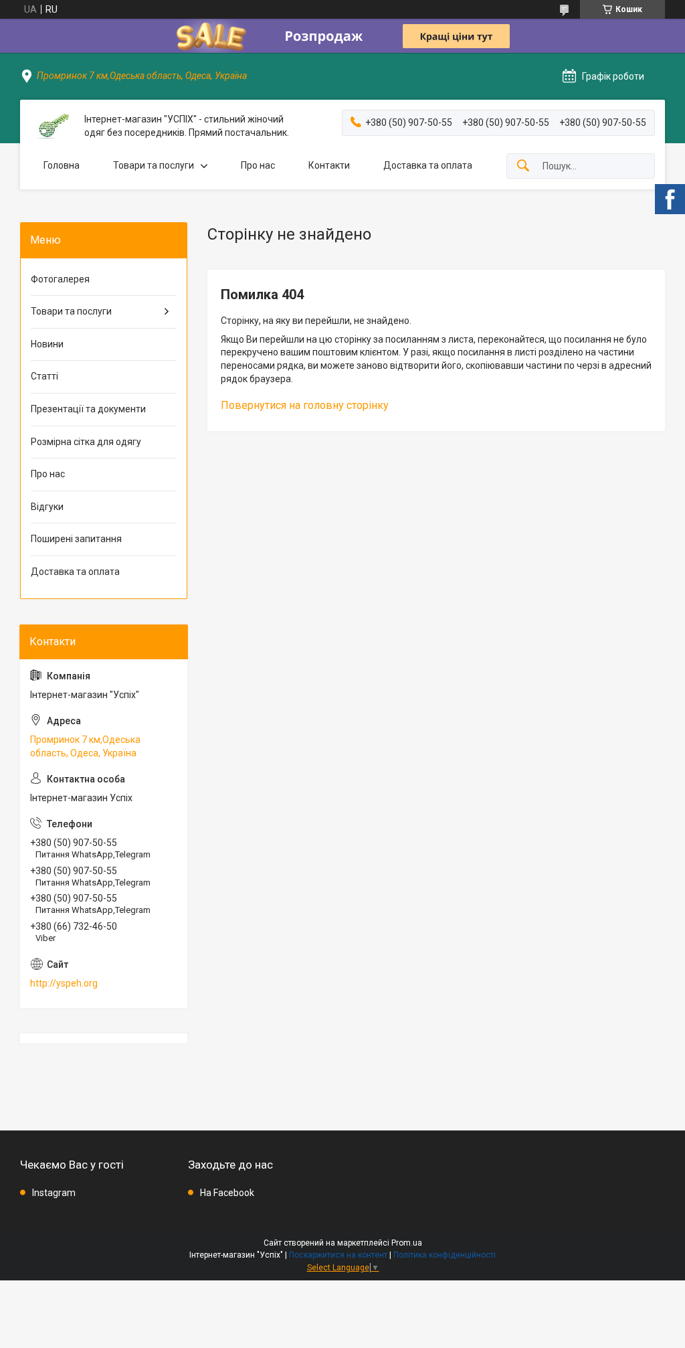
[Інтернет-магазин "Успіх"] (52, 126)
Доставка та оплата (427, 165)
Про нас (258, 165)
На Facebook (227, 1192)
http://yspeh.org (64, 983)
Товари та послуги (153, 165)
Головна (61, 165)
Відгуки (47, 506)
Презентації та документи (88, 409)
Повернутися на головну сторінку (305, 405)
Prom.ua (406, 1243)
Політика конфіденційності (444, 1255)
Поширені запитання (76, 538)
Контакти (329, 165)
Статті (44, 376)
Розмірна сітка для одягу (86, 441)
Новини (47, 344)
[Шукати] (523, 166)
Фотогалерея (60, 279)
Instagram (54, 1192)
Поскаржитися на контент (338, 1255)
